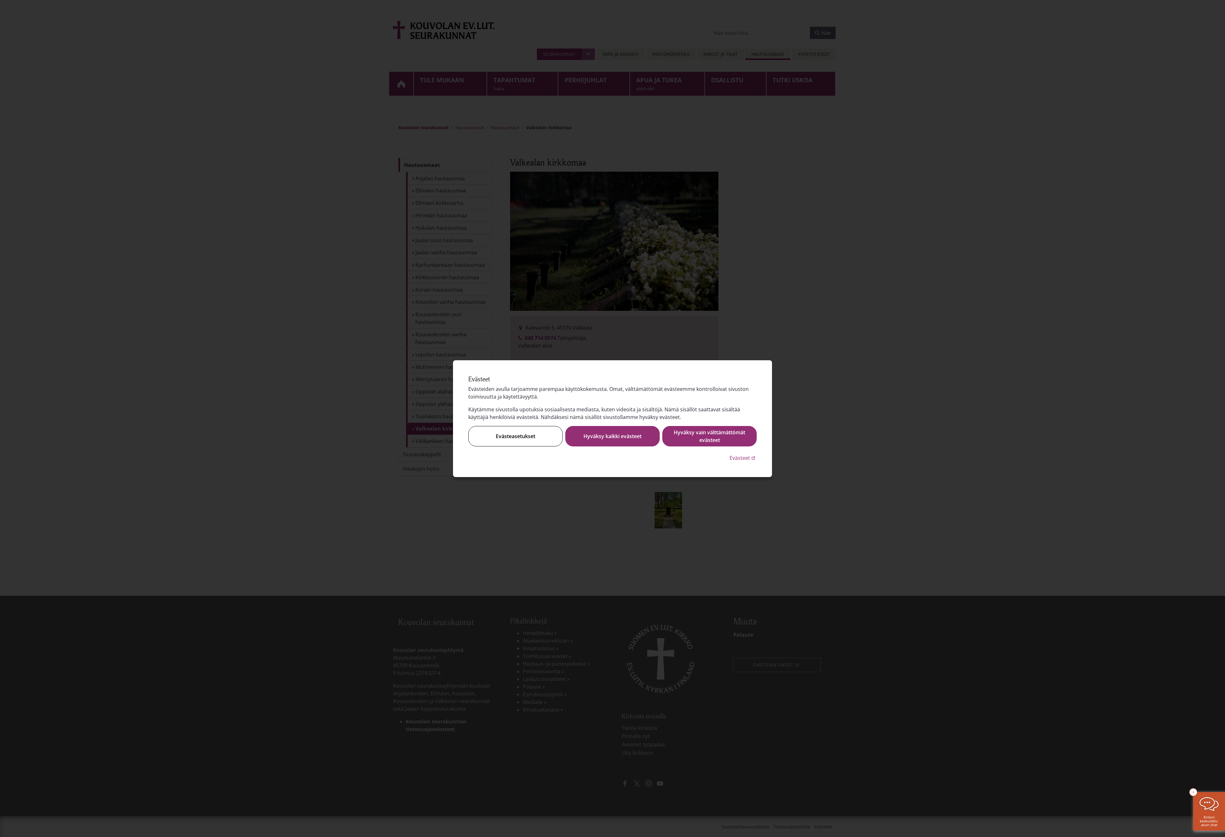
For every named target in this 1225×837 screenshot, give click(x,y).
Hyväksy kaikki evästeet (612, 436)
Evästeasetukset (515, 436)
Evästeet (743, 457)
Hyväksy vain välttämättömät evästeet (709, 436)
